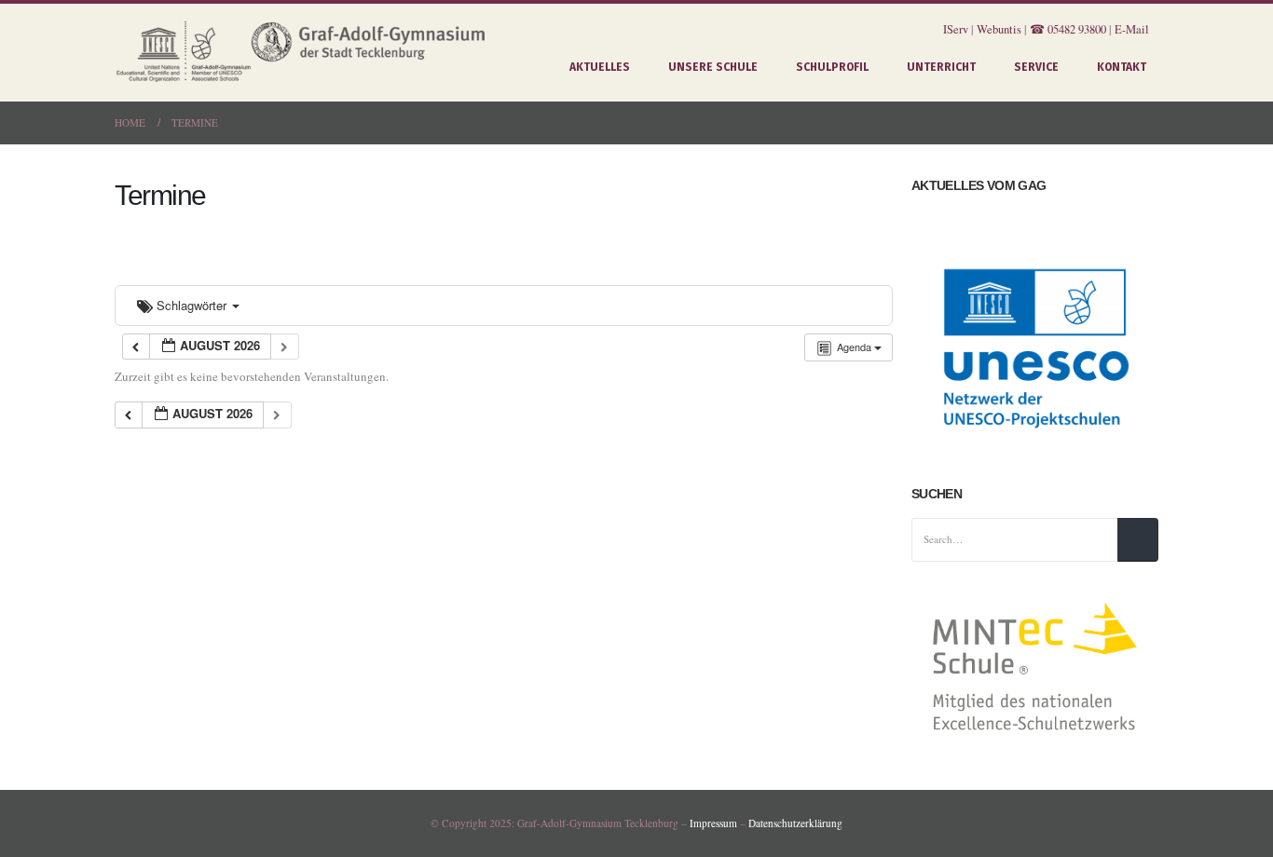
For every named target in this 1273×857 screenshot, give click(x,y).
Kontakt (1121, 67)
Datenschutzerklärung (795, 823)
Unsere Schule (713, 67)
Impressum (713, 823)
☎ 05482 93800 (1068, 29)
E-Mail (1132, 29)
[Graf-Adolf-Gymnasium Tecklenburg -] (301, 53)
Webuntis (999, 29)
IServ (955, 29)
